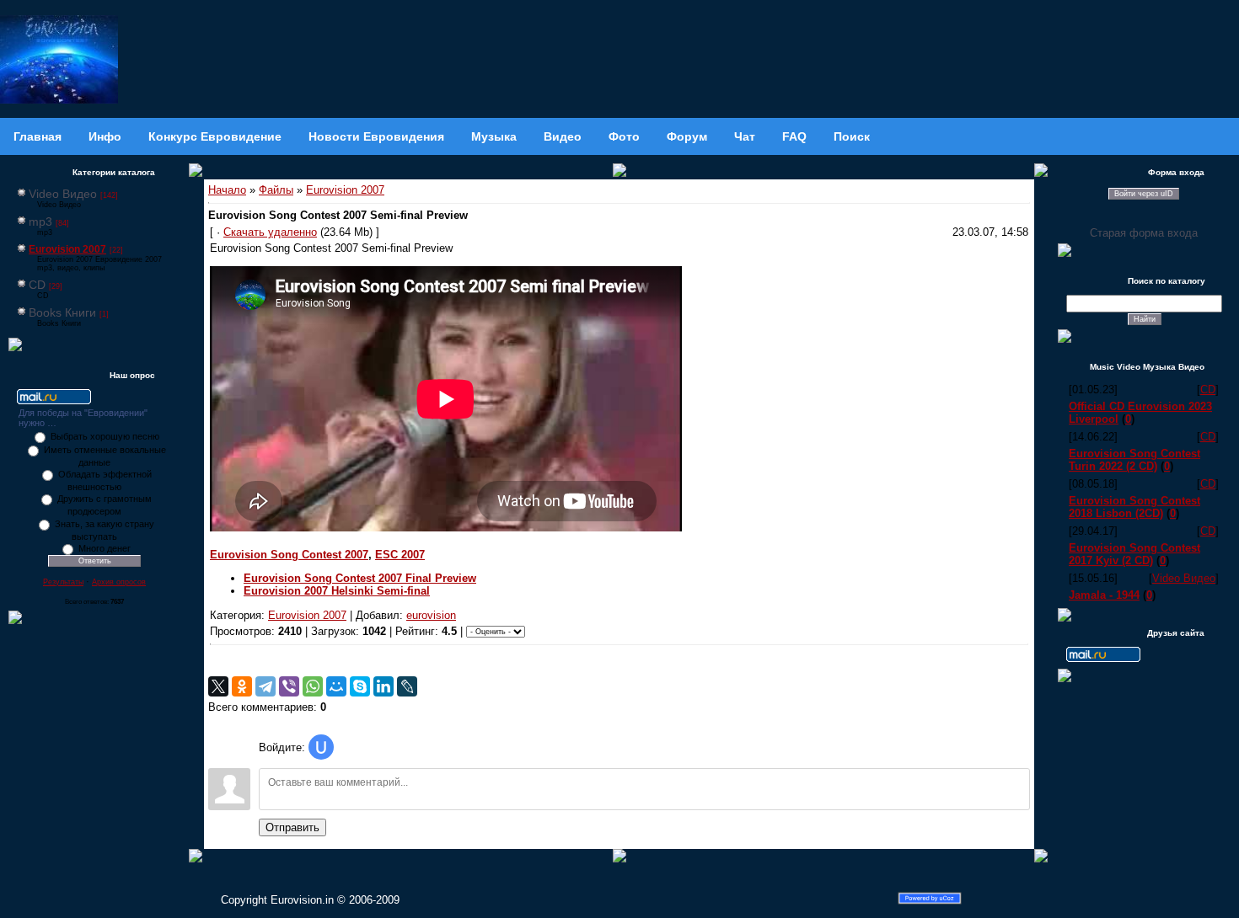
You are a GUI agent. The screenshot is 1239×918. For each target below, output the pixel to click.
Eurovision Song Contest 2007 (289, 554)
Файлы (276, 190)
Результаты (63, 582)
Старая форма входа (1144, 233)
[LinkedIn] (383, 686)
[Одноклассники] (242, 686)
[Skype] (360, 686)
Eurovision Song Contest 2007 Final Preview (360, 578)
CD (37, 284)
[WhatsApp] (313, 686)
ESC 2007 (400, 554)
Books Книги (62, 312)
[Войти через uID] (321, 747)
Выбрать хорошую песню (105, 436)
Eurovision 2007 (67, 249)
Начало (227, 190)
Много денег (104, 548)
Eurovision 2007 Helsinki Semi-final (337, 590)
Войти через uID (1143, 193)
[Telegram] (265, 686)
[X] (218, 686)
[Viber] (289, 686)
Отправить (292, 827)
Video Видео (63, 193)
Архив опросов (119, 582)
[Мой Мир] (336, 686)
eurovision (431, 615)
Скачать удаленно (270, 232)
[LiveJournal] (407, 686)
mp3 (40, 221)
